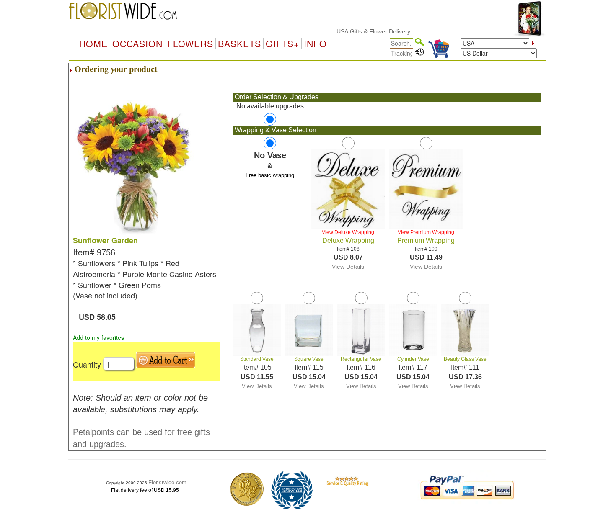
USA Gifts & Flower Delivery (364, 31)
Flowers (190, 43)
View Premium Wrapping (426, 232)
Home (93, 43)
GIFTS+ (282, 43)
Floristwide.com (167, 482)
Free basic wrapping (270, 175)
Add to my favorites (98, 337)
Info (315, 43)
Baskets (239, 43)
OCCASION (137, 43)
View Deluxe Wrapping (348, 232)
